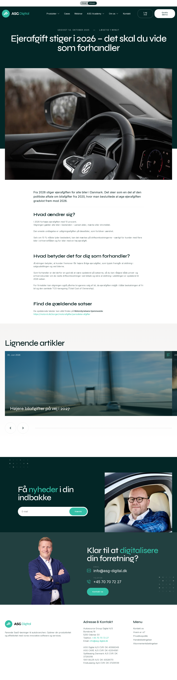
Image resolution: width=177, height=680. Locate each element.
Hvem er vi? (139, 632)
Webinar (78, 13)
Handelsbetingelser (142, 639)
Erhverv (92, 3)
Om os (112, 13)
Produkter (51, 13)
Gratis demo (165, 13)
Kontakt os (97, 591)
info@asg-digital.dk (110, 571)
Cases (67, 13)
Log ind (145, 13)
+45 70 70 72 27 (107, 582)
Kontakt (126, 13)
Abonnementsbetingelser (145, 643)
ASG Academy (94, 13)
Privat (84, 3)
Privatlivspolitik (140, 636)
